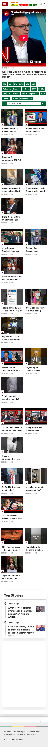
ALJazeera (7, 89)
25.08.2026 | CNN (7, 134)
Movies (15, 98)
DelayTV (16, 93)
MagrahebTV (34, 93)
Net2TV (41, 89)
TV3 (4, 93)
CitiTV (34, 89)
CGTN (21, 84)
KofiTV (24, 93)
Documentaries (26, 98)
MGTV (43, 93)
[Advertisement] (23, 733)
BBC (4, 84)
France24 (16, 89)
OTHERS (6, 98)
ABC (33, 84)
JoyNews (26, 89)
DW (15, 84)
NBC (27, 84)
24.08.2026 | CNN (7, 373)
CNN (10, 84)
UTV (9, 93)
